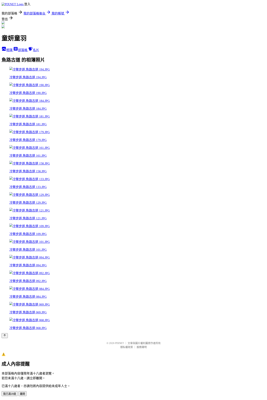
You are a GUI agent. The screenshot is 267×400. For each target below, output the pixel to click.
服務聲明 (142, 347)
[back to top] (5, 335)
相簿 (9, 50)
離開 (22, 393)
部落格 (23, 50)
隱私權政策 (126, 347)
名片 (36, 50)
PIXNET (119, 343)
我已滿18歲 (9, 393)
